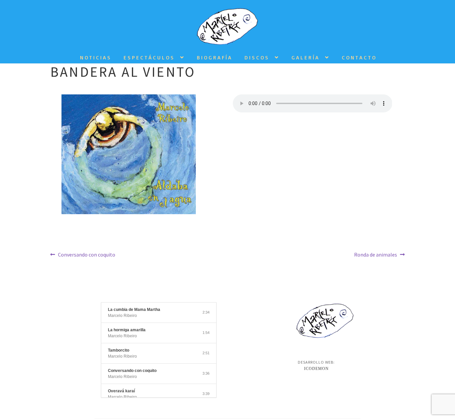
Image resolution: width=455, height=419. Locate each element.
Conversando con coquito (86, 254)
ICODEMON (316, 368)
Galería (305, 57)
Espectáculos (149, 57)
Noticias (96, 57)
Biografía (214, 57)
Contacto (359, 57)
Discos (256, 57)
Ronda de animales (375, 254)
